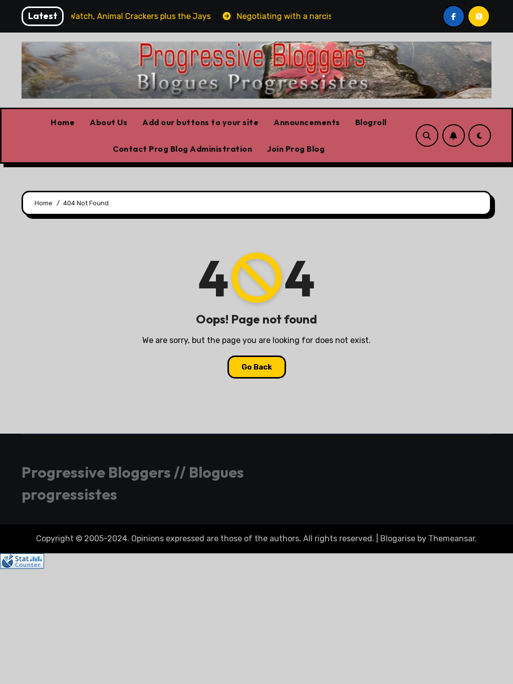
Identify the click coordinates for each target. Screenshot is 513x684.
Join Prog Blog (296, 149)
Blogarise (397, 538)
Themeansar (451, 538)
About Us (108, 122)
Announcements (307, 122)
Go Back (256, 367)
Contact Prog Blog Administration (182, 149)
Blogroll (371, 122)
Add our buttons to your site (200, 122)
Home (63, 122)
